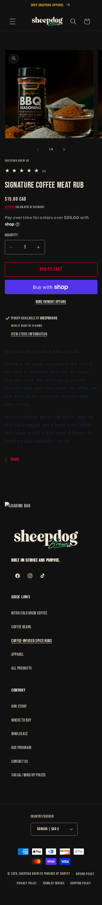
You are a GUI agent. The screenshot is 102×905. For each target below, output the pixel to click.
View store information (29, 334)
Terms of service (54, 883)
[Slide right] (64, 149)
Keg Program (21, 747)
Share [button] (15, 459)
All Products (21, 668)
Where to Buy (21, 720)
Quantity (11, 235)
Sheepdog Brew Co (31, 874)
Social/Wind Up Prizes (28, 775)
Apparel (17, 654)
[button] (12, 21)
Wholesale (19, 734)
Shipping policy (80, 883)
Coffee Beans (21, 627)
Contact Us (19, 761)
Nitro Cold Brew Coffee (29, 613)
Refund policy (85, 874)
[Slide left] (38, 149)
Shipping (10, 207)
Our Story (19, 706)
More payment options (51, 302)
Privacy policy (27, 883)
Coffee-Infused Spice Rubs (31, 641)
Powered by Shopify (57, 874)
